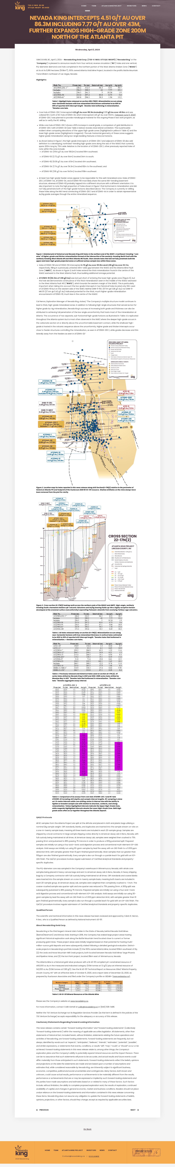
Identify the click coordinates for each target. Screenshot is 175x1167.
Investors (131, 6)
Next (133, 1110)
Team (94, 6)
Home (83, 6)
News (144, 6)
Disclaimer (94, 1156)
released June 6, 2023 (125, 115)
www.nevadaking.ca (79, 1001)
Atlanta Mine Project (112, 6)
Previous (44, 1110)
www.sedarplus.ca (121, 976)
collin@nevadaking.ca (88, 1007)
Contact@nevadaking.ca (73, 1156)
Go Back (87, 1129)
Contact (156, 6)
